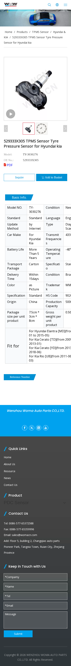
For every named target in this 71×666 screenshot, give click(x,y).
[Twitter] (31, 427)
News (7, 478)
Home (7, 457)
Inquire (19, 177)
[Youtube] (45, 427)
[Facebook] (24, 427)
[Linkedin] (38, 427)
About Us (9, 464)
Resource (9, 471)
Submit (18, 634)
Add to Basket (53, 177)
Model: (8, 154)
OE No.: (8, 160)
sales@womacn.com (24, 535)
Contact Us (10, 485)
